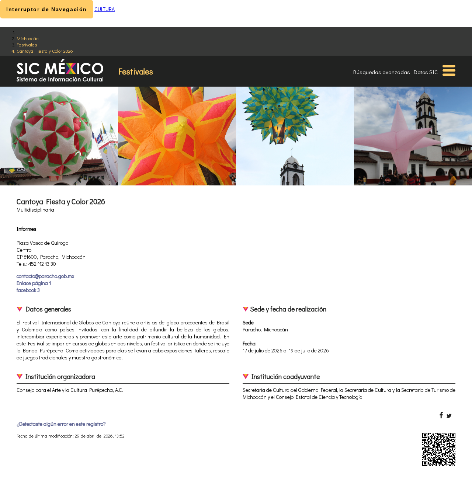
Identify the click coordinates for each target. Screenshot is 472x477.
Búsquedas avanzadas (381, 72)
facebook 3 (28, 289)
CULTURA (104, 9)
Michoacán (28, 38)
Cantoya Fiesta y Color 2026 (45, 51)
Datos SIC (426, 72)
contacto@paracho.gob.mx (45, 275)
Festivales (27, 44)
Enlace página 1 (34, 282)
